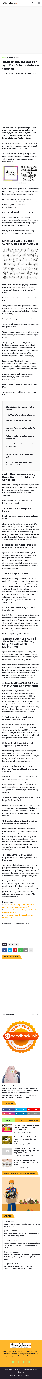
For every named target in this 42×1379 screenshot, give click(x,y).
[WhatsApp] (20, 950)
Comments (33, 1120)
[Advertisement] (21, 30)
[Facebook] (4, 950)
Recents (21, 1120)
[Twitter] (10, 950)
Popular (8, 1120)
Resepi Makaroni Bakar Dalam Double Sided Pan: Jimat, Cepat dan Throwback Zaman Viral (22, 1245)
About (20, 1375)
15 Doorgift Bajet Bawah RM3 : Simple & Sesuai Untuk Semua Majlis (26, 1162)
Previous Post (9, 1014)
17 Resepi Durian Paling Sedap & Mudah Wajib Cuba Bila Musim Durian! (26, 1139)
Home (4, 58)
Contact (28, 1375)
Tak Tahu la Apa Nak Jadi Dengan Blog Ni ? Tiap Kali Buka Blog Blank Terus (26, 1151)
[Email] (25, 950)
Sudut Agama (13, 58)
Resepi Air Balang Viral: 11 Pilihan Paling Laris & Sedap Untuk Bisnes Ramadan (26, 1127)
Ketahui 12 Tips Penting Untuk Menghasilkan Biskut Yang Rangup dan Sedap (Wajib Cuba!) (22, 1257)
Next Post (34, 1014)
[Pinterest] (15, 950)
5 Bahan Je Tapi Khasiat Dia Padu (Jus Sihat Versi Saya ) (22, 1225)
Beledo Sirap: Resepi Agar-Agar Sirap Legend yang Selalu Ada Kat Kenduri (19, 1267)
